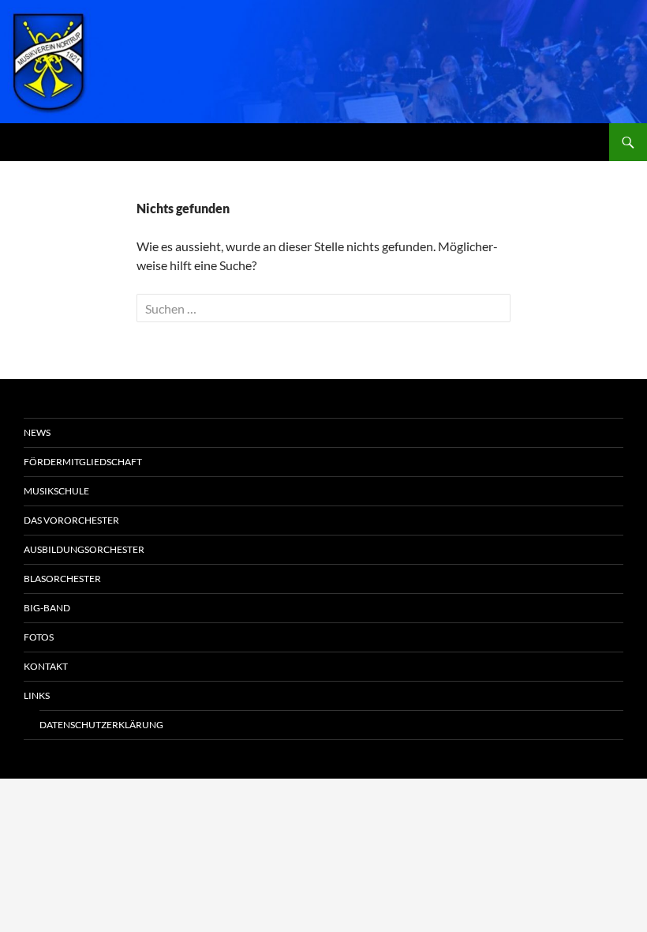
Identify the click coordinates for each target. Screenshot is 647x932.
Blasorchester (62, 578)
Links (37, 695)
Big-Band (47, 608)
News (37, 432)
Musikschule (56, 491)
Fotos (39, 637)
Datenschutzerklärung (101, 725)
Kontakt (46, 666)
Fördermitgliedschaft (83, 462)
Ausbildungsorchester (84, 549)
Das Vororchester (71, 520)
